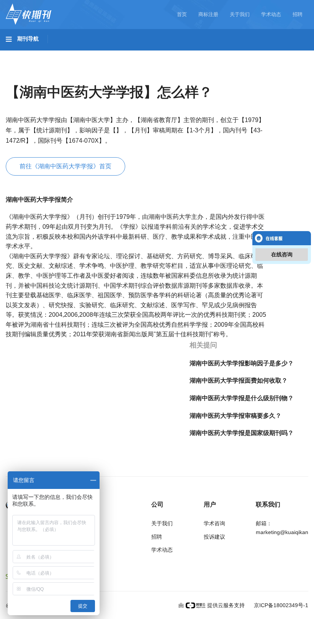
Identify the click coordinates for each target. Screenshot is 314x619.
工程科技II (106, 54)
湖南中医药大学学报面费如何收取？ (239, 380)
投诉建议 (214, 537)
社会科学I (26, 75)
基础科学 (25, 54)
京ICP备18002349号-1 (280, 605)
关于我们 (240, 14)
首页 (182, 14)
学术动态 (271, 14)
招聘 (298, 14)
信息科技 (225, 54)
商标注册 (208, 14)
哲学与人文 (266, 54)
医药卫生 (186, 54)
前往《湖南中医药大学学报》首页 (65, 166)
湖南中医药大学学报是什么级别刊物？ (242, 398)
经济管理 (108, 75)
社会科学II (67, 75)
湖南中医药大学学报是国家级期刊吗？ (242, 433)
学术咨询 (214, 523)
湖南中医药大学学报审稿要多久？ (235, 415)
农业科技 (147, 54)
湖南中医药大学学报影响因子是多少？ (242, 363)
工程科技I (65, 54)
